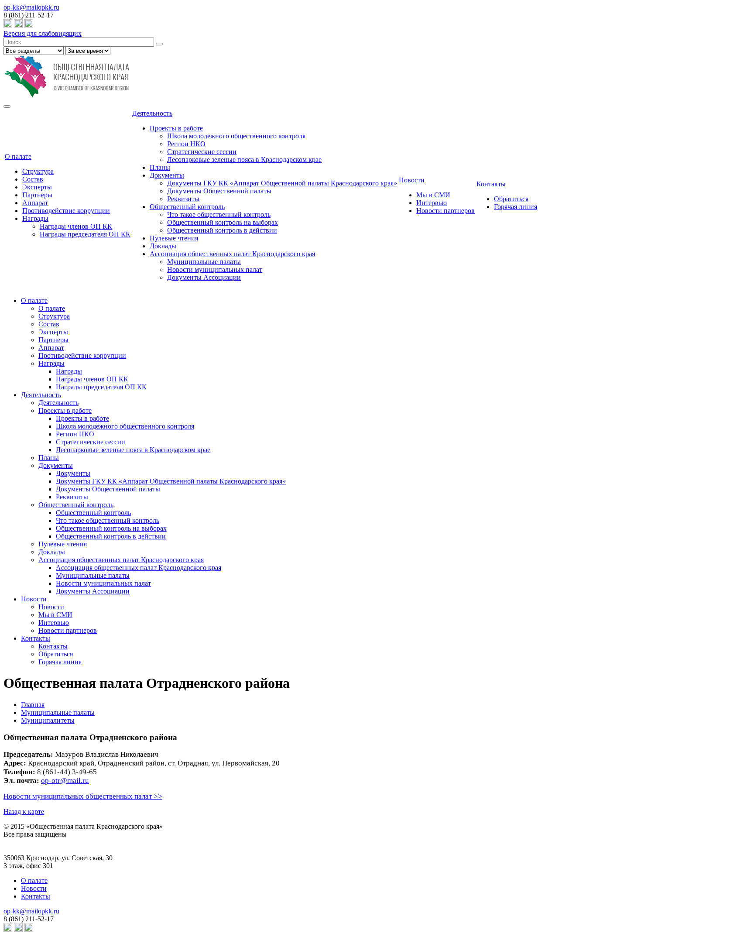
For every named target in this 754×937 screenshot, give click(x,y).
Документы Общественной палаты (219, 191)
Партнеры (37, 195)
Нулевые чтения (174, 238)
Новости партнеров (445, 210)
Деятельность (152, 113)
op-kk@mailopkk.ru (31, 7)
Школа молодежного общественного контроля (236, 136)
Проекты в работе (176, 128)
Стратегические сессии (201, 151)
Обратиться (511, 199)
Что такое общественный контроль (219, 214)
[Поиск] (159, 44)
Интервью (431, 202)
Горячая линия (515, 206)
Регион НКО (186, 144)
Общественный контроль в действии (222, 230)
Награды (35, 218)
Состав (32, 179)
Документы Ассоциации (204, 277)
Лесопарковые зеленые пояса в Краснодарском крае (244, 159)
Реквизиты (183, 199)
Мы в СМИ (433, 195)
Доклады (163, 246)
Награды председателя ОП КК (85, 234)
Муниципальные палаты (204, 261)
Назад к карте (23, 811)
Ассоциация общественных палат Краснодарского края (232, 253)
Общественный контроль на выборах (222, 222)
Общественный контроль (187, 206)
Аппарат (35, 202)
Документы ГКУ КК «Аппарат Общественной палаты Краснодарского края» (282, 183)
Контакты (491, 184)
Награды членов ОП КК (76, 226)
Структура (38, 171)
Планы (160, 167)
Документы (167, 175)
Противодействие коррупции (66, 210)
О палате (18, 156)
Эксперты (37, 187)
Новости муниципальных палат (214, 269)
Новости (412, 180)
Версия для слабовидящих (42, 33)
